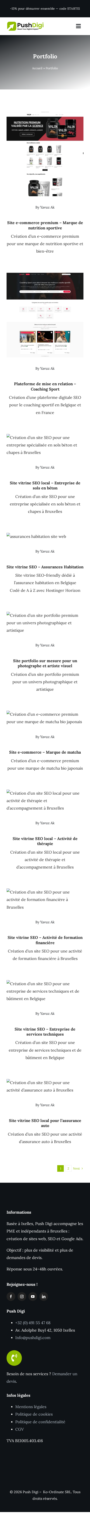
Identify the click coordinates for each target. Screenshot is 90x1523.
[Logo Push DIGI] (25, 23)
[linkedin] (43, 1296)
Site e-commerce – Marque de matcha (45, 752)
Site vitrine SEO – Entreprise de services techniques (45, 1032)
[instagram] (21, 1296)
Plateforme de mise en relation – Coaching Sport (45, 386)
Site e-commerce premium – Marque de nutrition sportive (45, 225)
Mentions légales (30, 1406)
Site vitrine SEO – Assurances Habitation (45, 566)
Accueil (37, 68)
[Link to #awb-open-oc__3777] (78, 26)
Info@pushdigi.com (32, 1337)
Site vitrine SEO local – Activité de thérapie (45, 841)
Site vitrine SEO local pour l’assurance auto (45, 1123)
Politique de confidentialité (40, 1421)
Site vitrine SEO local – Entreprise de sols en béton (45, 485)
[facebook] (11, 1296)
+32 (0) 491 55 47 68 (32, 1322)
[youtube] (32, 1296)
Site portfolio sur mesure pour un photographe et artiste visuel (45, 663)
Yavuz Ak (47, 207)
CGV (19, 1429)
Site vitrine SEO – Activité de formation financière (45, 940)
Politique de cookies (34, 1414)
